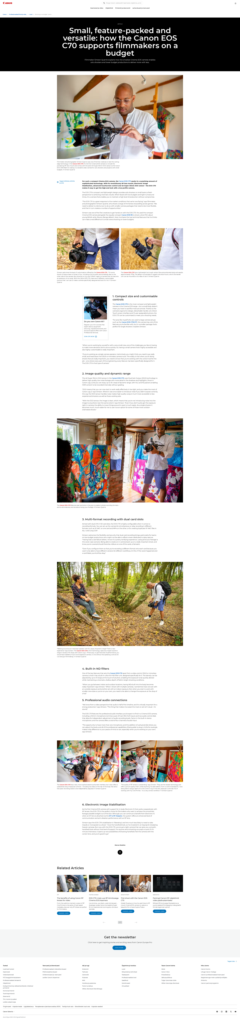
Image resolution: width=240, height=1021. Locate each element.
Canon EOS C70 (78, 164)
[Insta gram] (221, 1011)
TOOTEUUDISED (93, 894)
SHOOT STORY (125, 894)
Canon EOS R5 (127, 215)
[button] (104, 922)
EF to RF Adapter (115, 816)
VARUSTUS (156, 894)
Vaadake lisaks (63, 913)
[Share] (120, 852)
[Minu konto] (235, 3)
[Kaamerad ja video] (104, 8)
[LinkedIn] (226, 1011)
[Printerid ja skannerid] (131, 8)
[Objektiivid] (113, 8)
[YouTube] (235, 1011)
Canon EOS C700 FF (129, 322)
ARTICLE (120, 24)
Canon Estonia (8, 1011)
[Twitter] (231, 1011)
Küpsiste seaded (97, 1006)
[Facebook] (217, 1011)
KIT (58, 894)
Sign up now (119, 947)
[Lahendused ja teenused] (150, 8)
